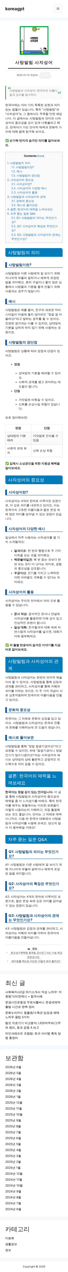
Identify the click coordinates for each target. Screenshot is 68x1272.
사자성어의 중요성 (20, 180)
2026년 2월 (13, 1090)
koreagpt (14, 8)
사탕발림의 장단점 (25, 175)
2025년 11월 (13, 1108)
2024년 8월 (13, 1197)
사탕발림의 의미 (18, 163)
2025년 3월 (13, 1156)
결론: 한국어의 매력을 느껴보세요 (30, 209)
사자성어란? (21, 184)
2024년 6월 (13, 1209)
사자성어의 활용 (24, 192)
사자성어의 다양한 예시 (29, 188)
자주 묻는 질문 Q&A (21, 213)
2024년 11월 (13, 1179)
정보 (34, 948)
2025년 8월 (13, 1126)
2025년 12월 (13, 1102)
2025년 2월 (13, 1162)
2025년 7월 (13, 1132)
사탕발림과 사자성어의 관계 (26, 196)
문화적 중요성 (22, 201)
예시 (16, 171)
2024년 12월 (13, 1173)
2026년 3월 (13, 1085)
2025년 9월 (13, 1120)
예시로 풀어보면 (24, 205)
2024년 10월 (14, 1185)
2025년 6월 (13, 1138)
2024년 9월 (13, 1191)
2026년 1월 (13, 1096)
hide (40, 156)
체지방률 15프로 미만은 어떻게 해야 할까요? (36, 961)
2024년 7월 (13, 1203)
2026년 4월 (13, 1079)
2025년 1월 (13, 1167)
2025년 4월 (13, 1150)
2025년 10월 (13, 1114)
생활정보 (11, 1244)
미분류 (9, 1238)
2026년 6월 (13, 1067)
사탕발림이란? (22, 167)
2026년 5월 (13, 1073)
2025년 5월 (13, 1144)
